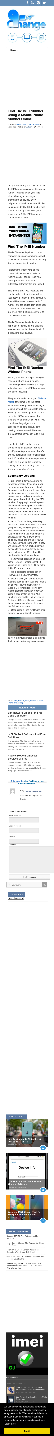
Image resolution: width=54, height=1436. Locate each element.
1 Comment (38, 127)
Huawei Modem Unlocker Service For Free (22, 757)
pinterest (38, 3)
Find (15, 701)
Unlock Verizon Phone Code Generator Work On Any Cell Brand (23, 1251)
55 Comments (30, 1402)
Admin (29, 127)
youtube (32, 3)
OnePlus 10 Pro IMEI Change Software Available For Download (30, 1388)
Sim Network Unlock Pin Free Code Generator (25, 714)
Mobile (33, 701)
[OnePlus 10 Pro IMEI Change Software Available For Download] (11, 1387)
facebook (27, 3)
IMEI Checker (28, 124)
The (15, 703)
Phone (10, 703)
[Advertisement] (27, 82)
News (37, 124)
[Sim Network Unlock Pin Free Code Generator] (11, 1397)
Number (40, 701)
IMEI (27, 701)
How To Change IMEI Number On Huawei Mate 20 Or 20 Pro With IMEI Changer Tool (24, 1265)
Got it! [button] (27, 1431)
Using (20, 703)
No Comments (30, 1392)
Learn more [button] (10, 1424)
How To (19, 124)
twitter (44, 3)
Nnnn (9, 1236)
